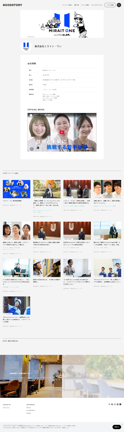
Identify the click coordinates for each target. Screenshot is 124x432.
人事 (72, 206)
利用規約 (29, 413)
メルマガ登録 (110, 5)
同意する (117, 427)
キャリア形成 (37, 212)
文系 (78, 247)
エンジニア (109, 206)
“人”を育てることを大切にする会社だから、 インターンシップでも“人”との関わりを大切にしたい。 (76, 282)
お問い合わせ (6, 407)
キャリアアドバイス (96, 5)
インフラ (49, 210)
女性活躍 (82, 206)
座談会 (76, 206)
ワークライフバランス (39, 210)
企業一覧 (76, 5)
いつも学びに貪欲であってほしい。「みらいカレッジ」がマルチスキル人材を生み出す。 (16, 282)
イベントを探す (85, 5)
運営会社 (29, 407)
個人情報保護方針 (31, 410)
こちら (67, 427)
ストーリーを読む (67, 5)
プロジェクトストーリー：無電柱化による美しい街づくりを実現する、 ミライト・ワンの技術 (16, 319)
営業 (114, 206)
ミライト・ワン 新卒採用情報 (12, 201)
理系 (35, 247)
